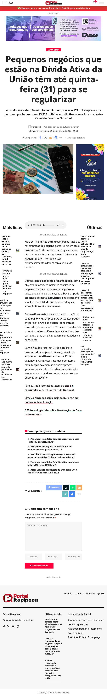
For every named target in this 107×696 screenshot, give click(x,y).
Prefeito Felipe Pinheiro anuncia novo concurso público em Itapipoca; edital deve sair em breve (7, 250)
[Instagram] (17, 626)
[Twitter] (8, 626)
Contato (79, 593)
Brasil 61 (37, 126)
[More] (61, 137)
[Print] (55, 137)
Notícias (68, 593)
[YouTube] (13, 626)
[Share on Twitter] (45, 137)
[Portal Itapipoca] (53, 3)
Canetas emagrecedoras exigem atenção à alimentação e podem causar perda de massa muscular (87, 273)
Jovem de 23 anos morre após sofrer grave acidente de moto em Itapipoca (7, 282)
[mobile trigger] (5, 3)
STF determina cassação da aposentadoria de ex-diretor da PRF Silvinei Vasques (87, 355)
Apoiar (100, 593)
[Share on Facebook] (40, 137)
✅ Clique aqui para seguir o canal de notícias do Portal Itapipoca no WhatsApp (53, 8)
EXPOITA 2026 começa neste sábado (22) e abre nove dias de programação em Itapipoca (87, 246)
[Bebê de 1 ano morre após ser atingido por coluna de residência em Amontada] (17, 369)
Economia (53, 49)
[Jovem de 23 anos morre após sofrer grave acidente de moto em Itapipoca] (17, 282)
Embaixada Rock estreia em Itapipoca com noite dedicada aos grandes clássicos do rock (88, 328)
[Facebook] (4, 626)
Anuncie (90, 593)
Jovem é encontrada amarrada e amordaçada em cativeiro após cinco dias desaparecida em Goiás (87, 300)
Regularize (54, 297)
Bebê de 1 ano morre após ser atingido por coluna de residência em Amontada (6, 369)
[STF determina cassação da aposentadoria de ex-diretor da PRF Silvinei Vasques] (100, 355)
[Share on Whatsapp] (73, 487)
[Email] (50, 137)
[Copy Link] (65, 494)
